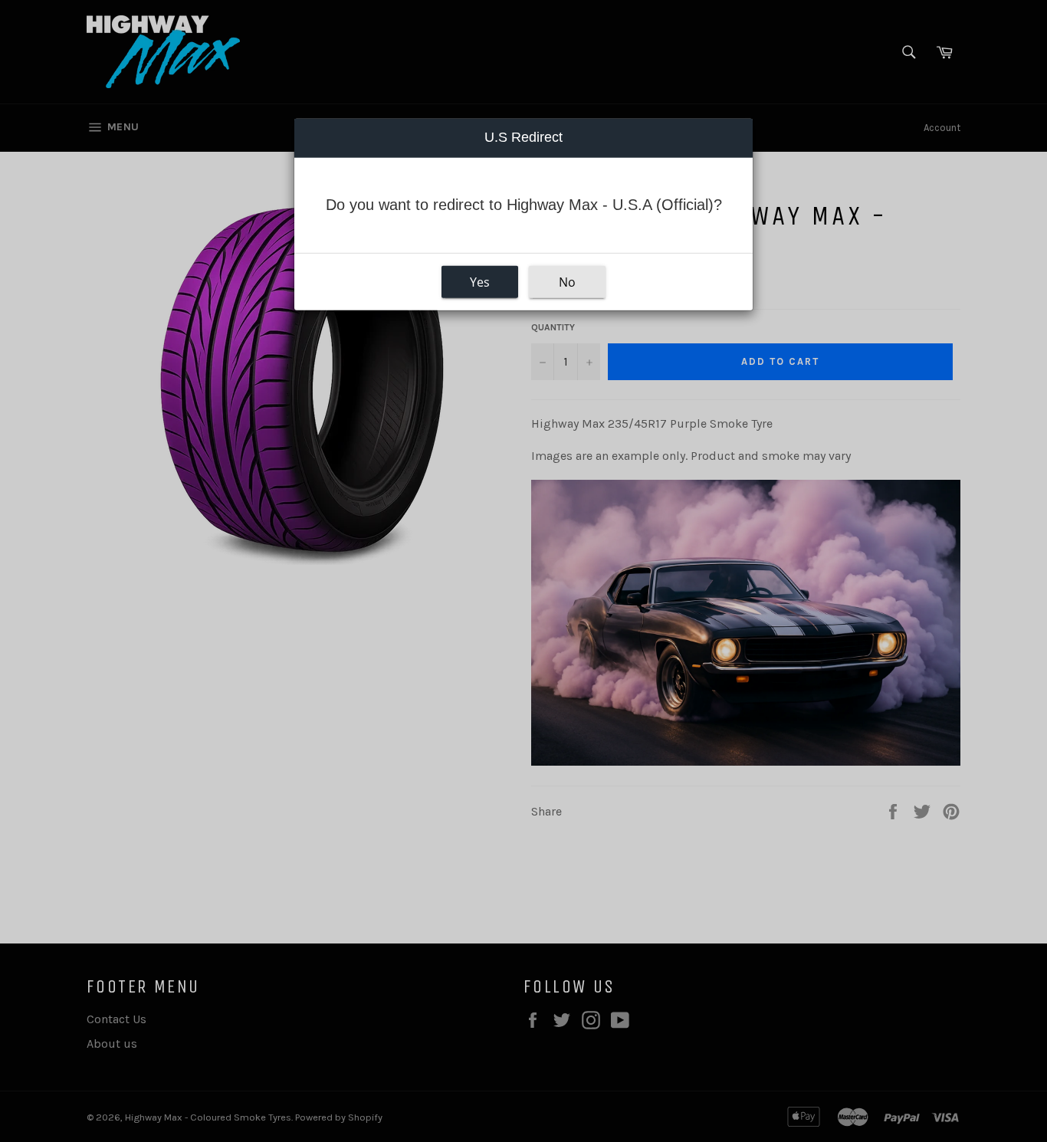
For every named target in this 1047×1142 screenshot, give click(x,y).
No (567, 282)
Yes (480, 282)
